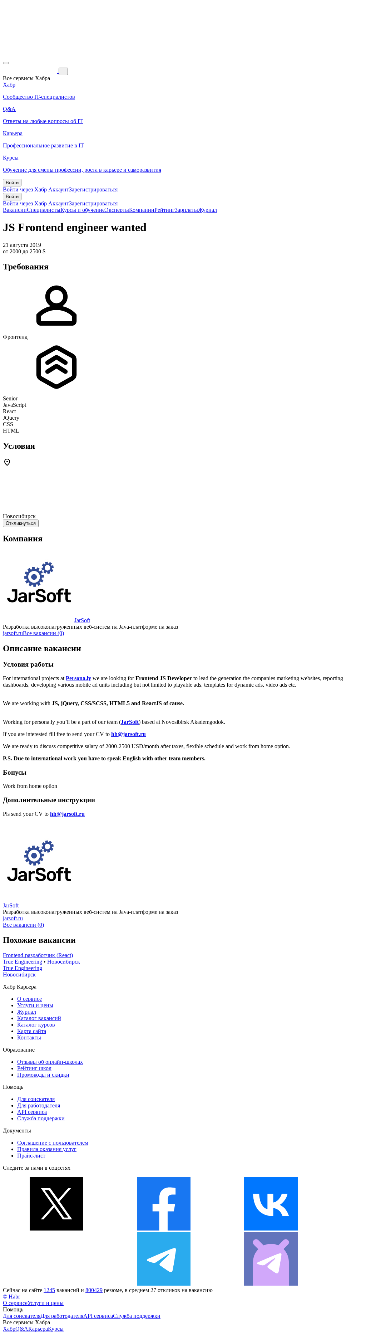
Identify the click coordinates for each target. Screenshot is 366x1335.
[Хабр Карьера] (31, 71)
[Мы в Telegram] (163, 1284)
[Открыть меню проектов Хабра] (6, 63)
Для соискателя (36, 1099)
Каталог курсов (36, 1025)
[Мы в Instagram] (56, 1284)
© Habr (11, 1296)
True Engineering (22, 962)
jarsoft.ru (13, 633)
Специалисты (43, 210)
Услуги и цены (35, 1005)
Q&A (21, 1329)
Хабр (9, 1329)
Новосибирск (63, 962)
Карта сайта (31, 1031)
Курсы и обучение (82, 210)
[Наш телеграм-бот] (271, 1284)
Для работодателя (38, 1105)
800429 (94, 1290)
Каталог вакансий (39, 1018)
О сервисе (29, 999)
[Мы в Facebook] (163, 1229)
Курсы (56, 1329)
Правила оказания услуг (46, 1149)
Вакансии (15, 210)
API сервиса (32, 1112)
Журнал (207, 210)
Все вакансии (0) (43, 633)
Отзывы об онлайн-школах (50, 1062)
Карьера (38, 1329)
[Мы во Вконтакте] (271, 1229)
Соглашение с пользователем (52, 1143)
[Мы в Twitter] (56, 1229)
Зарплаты (186, 210)
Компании (141, 210)
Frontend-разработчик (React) (38, 955)
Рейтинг (164, 210)
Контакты (29, 1037)
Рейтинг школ (34, 1068)
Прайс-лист (31, 1156)
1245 (49, 1290)
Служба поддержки (41, 1118)
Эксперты (117, 210)
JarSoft (82, 620)
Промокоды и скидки (43, 1075)
